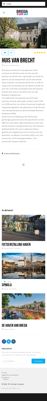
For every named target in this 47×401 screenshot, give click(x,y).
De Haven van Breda (14, 325)
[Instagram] (13, 341)
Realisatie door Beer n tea (11, 388)
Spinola (7, 285)
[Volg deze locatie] (5, 52)
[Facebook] (4, 341)
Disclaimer (5, 377)
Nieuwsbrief (7, 348)
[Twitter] (9, 341)
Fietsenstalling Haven (16, 244)
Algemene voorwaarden (10, 375)
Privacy (4, 373)
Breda (6, 379)
